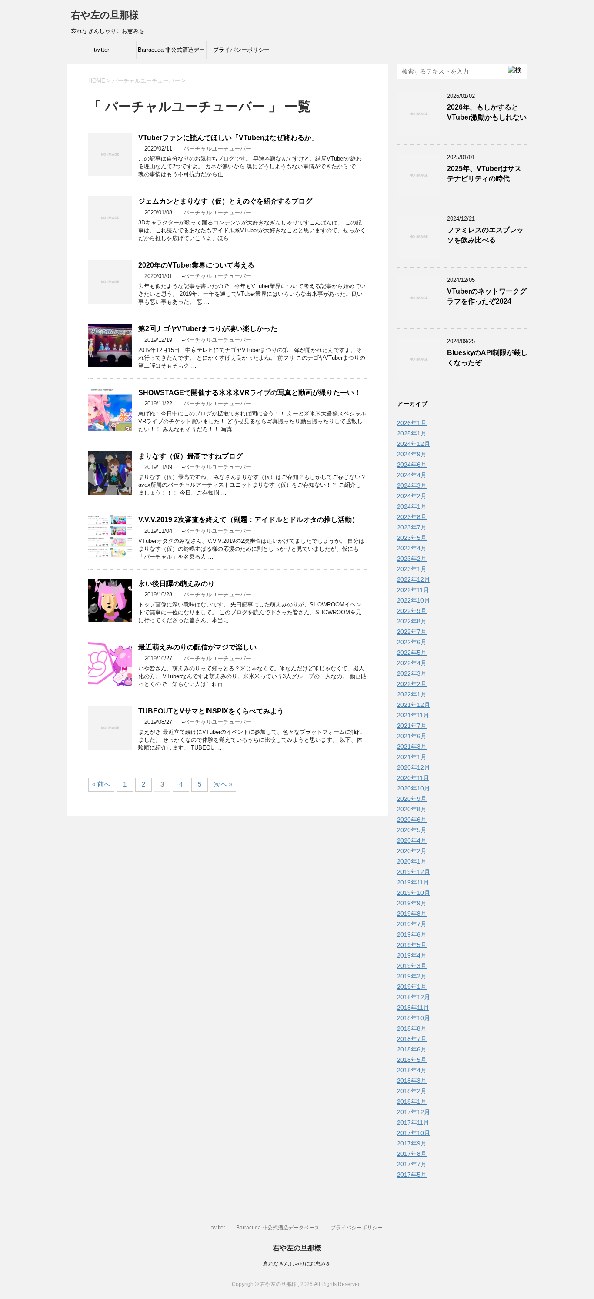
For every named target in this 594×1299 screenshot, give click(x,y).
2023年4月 (412, 548)
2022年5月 (412, 652)
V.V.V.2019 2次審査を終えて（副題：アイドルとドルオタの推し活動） (248, 519)
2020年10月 (413, 788)
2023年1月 (412, 569)
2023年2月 (412, 558)
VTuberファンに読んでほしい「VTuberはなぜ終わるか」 (228, 137)
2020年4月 (412, 840)
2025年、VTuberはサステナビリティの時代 (484, 173)
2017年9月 (412, 1143)
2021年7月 (412, 725)
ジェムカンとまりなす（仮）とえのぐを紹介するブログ (225, 201)
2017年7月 (412, 1164)
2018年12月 (413, 997)
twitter (101, 50)
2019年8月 (412, 913)
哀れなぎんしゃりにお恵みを (297, 1264)
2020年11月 (413, 777)
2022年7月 (412, 631)
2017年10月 (413, 1132)
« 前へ (101, 784)
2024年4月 (412, 475)
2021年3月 (412, 746)
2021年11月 (413, 715)
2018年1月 (412, 1101)
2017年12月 (413, 1111)
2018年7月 (412, 1038)
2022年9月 (412, 610)
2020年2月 (412, 850)
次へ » (223, 784)
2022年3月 (412, 673)
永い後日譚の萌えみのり (176, 583)
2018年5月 (412, 1059)
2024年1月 (412, 506)
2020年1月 (412, 861)
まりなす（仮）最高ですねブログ (190, 456)
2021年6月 (412, 736)
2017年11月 (413, 1122)
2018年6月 (412, 1049)
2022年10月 (413, 600)
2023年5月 (412, 537)
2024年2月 (412, 495)
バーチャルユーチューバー (217, 148)
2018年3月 (412, 1080)
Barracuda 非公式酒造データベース (171, 53)
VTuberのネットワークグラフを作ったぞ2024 (487, 296)
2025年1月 (412, 433)
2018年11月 (413, 1007)
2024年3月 (412, 485)
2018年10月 (413, 1017)
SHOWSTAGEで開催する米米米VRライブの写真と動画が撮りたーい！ (249, 392)
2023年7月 (412, 527)
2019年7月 (412, 924)
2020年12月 (413, 767)
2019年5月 (412, 944)
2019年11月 (413, 882)
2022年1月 (412, 694)
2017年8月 (412, 1153)
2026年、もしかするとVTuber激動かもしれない (487, 112)
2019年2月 (412, 976)
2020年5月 (412, 830)
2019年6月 (412, 934)
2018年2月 (412, 1091)
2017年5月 (412, 1174)
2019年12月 (413, 871)
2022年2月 (412, 683)
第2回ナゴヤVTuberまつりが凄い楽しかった (207, 328)
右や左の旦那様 (105, 15)
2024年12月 (413, 443)
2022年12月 (413, 579)
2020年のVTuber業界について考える (196, 265)
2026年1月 (412, 422)
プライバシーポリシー (241, 50)
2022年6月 (412, 642)
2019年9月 (412, 903)
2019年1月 (412, 986)
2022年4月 (412, 663)
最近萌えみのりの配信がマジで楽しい (197, 647)
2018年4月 (412, 1070)
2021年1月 (412, 756)
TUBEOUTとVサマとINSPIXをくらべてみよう (211, 711)
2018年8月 (412, 1028)
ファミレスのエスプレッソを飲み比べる (485, 235)
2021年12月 (413, 704)
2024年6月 (412, 464)
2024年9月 (412, 454)
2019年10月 (413, 892)
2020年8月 (412, 809)
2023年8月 (412, 516)
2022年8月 (412, 621)
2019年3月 (412, 965)
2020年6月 (412, 819)
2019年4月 (412, 955)
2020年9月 (412, 798)
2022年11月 (413, 589)
